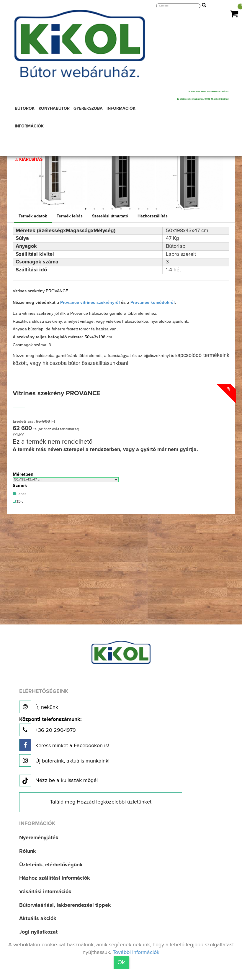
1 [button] (86, 209)
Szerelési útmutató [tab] (110, 216)
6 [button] (130, 209)
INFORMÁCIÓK (121, 108)
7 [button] (139, 209)
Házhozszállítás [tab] (153, 216)
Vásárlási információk (45, 891)
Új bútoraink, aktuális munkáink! (71, 761)
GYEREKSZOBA (88, 108)
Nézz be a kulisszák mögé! (66, 780)
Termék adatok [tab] (33, 216)
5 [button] (121, 209)
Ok (121, 962)
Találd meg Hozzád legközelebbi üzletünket (100, 802)
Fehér (21, 494)
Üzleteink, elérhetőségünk (51, 865)
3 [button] (103, 209)
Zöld (20, 502)
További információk (136, 952)
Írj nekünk (46, 707)
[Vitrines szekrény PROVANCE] (52, 176)
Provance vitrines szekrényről (90, 302)
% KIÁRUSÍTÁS (28, 160)
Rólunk (27, 851)
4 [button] (112, 209)
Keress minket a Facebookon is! (71, 745)
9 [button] (156, 209)
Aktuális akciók (37, 918)
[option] (52, 176)
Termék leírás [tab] (70, 216)
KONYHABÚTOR (54, 108)
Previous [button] (14, 177)
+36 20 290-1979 (50, 725)
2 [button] (94, 209)
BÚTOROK (25, 108)
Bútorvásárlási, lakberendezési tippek (65, 905)
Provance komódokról (152, 302)
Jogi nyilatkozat (38, 932)
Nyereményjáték (38, 837)
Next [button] (228, 177)
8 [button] (148, 209)
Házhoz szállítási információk (54, 878)
